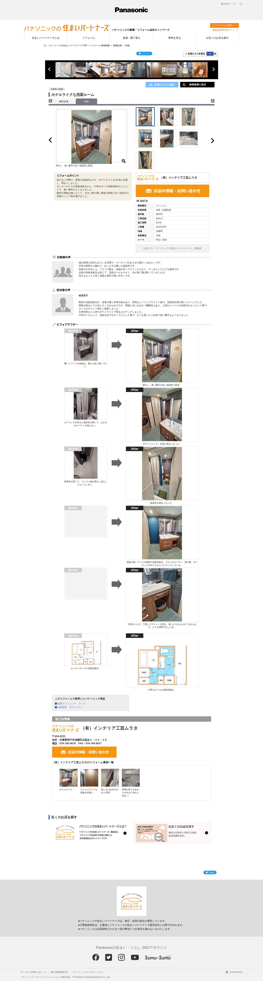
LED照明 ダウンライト (70, 707)
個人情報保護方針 (59, 972)
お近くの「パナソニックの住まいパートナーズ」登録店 (172, 248)
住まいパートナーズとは (46, 37)
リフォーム (88, 37)
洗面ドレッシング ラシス (72, 703)
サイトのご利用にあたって (33, 972)
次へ (213, 69)
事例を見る (174, 37)
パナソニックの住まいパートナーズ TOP (67, 45)
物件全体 (64, 101)
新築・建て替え (131, 37)
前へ (50, 69)
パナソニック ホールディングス (87, 972)
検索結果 (117, 45)
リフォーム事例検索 (100, 45)
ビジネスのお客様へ (223, 25)
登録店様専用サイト (223, 29)
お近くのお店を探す (217, 37)
